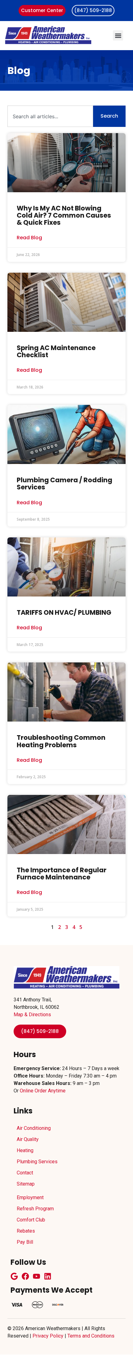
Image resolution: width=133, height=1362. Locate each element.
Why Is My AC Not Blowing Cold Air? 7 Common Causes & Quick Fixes (64, 215)
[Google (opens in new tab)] (14, 1276)
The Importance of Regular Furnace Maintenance (61, 873)
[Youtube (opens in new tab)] (36, 1276)
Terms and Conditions (90, 1336)
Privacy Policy (47, 1336)
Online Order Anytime (43, 1091)
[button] (118, 35)
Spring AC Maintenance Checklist (56, 351)
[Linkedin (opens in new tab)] (47, 1276)
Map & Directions (32, 1014)
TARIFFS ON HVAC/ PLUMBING (64, 612)
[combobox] (50, 116)
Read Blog (29, 238)
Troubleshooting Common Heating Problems (61, 741)
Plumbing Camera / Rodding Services (64, 483)
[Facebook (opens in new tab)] (25, 1276)
